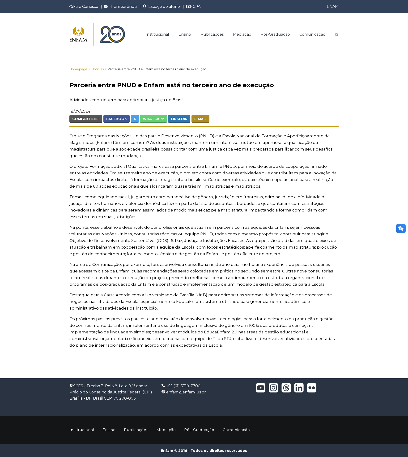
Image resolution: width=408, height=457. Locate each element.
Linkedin (179, 119)
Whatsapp (153, 119)
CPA (196, 6)
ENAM (333, 6)
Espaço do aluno (163, 6)
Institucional (157, 34)
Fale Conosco (85, 6)
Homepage (78, 69)
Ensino (184, 34)
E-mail (200, 119)
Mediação (242, 34)
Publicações (212, 34)
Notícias (97, 69)
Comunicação (312, 34)
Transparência (122, 6)
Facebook (116, 119)
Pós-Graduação (275, 34)
